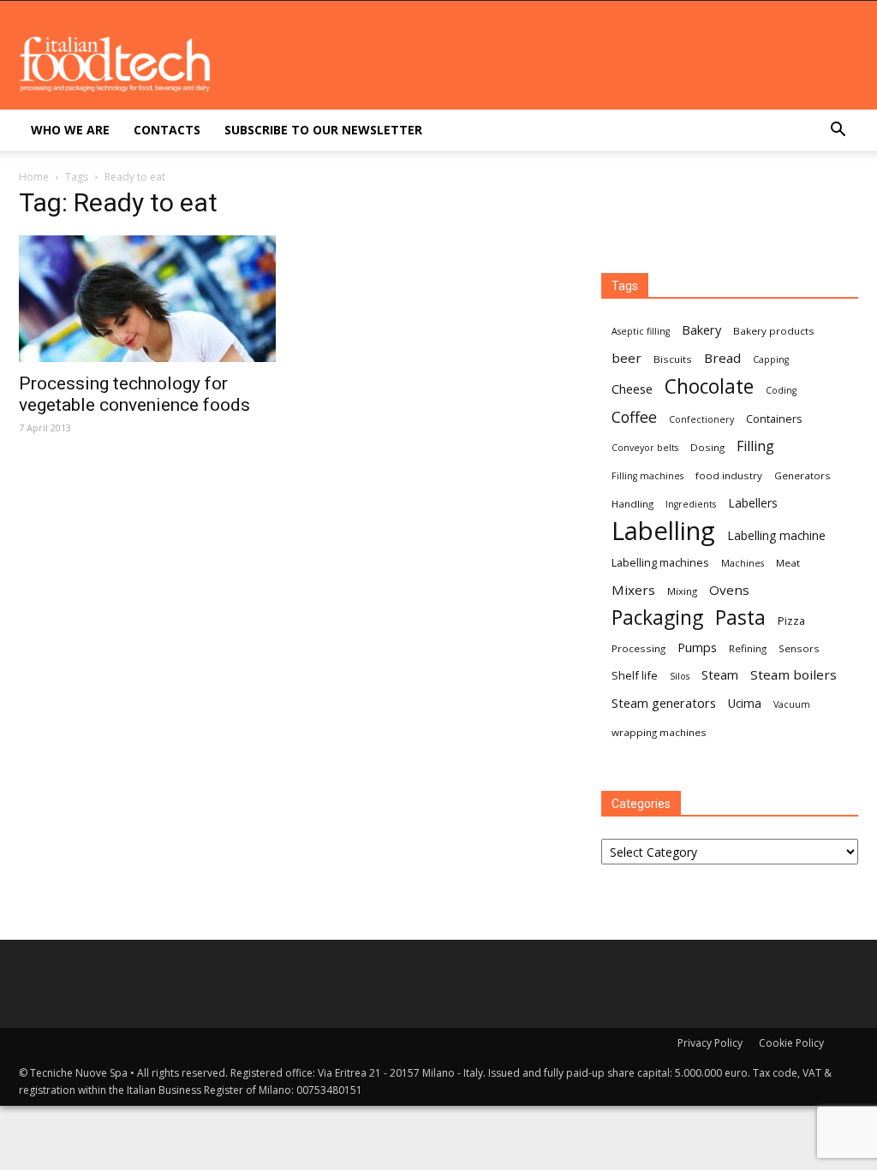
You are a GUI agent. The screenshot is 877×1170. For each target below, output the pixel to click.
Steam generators (664, 702)
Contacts (167, 130)
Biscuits (672, 359)
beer (626, 357)
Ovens (729, 589)
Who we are (70, 130)
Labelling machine (776, 535)
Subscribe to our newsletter (323, 130)
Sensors (799, 648)
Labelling (663, 531)
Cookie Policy (791, 1043)
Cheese (632, 388)
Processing (638, 648)
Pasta (740, 618)
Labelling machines (660, 562)
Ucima (744, 703)
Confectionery (701, 419)
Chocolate (709, 386)
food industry (728, 475)
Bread (722, 357)
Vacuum (791, 704)
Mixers (633, 589)
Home (34, 176)
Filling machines (647, 476)
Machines (742, 563)
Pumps (697, 647)
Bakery (701, 329)
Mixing (682, 591)
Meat (788, 562)
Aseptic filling (641, 331)
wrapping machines (659, 732)
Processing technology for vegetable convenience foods (134, 394)
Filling (755, 446)
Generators (802, 475)
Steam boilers (793, 674)
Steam (719, 674)
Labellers (753, 503)
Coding (781, 390)
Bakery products (773, 330)
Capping (771, 359)
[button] (837, 131)
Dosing (707, 447)
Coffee (634, 417)
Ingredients (690, 504)
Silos (679, 676)
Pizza (791, 620)
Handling (632, 503)
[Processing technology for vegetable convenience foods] (147, 298)
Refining (748, 648)
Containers (774, 418)
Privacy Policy (710, 1043)
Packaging (657, 618)
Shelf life (635, 675)
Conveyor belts (645, 448)
